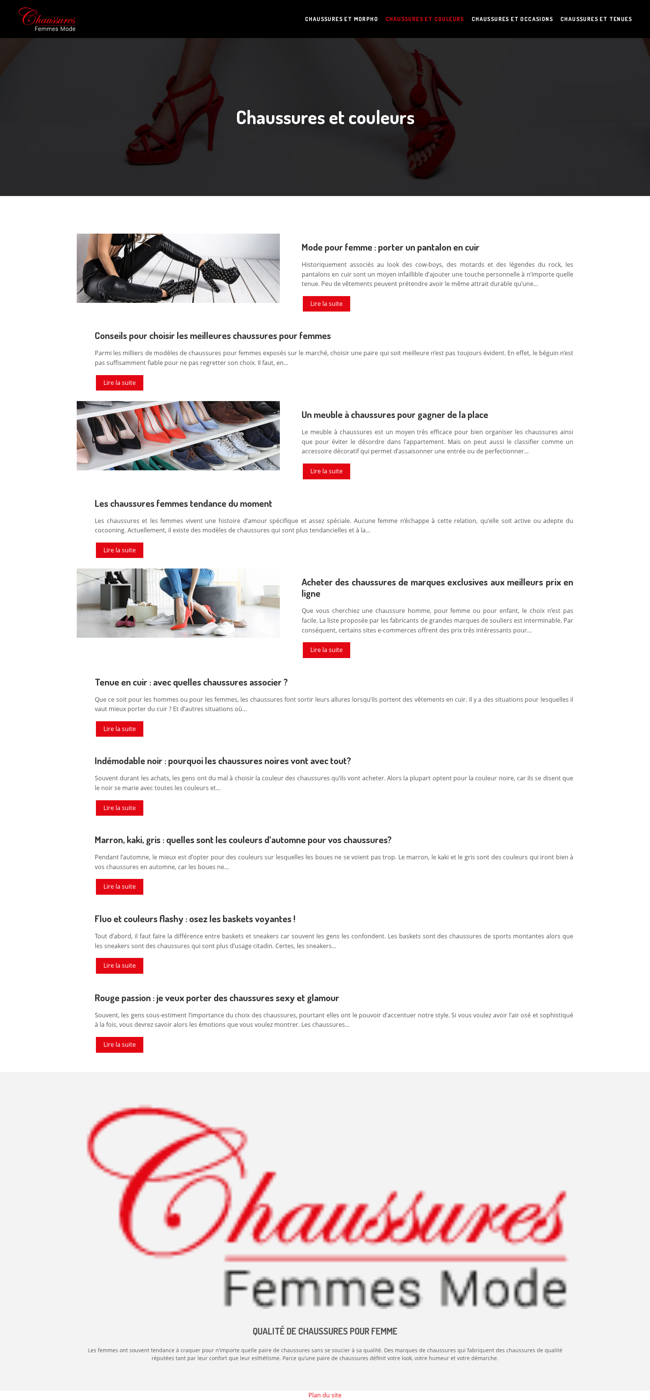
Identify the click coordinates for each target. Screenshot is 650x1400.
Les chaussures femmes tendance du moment (183, 503)
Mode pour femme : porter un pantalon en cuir (391, 247)
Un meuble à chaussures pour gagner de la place (395, 414)
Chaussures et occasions (512, 19)
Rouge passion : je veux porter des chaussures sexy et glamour (217, 997)
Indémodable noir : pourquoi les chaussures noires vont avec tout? (223, 760)
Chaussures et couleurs (425, 19)
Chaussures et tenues (596, 19)
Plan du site (325, 1395)
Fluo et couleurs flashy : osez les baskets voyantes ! (195, 918)
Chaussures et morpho (341, 19)
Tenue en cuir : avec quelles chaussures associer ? (191, 682)
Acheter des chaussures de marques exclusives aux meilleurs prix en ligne (437, 587)
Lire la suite (326, 303)
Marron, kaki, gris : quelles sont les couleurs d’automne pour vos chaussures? (243, 839)
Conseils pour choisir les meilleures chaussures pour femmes (213, 335)
